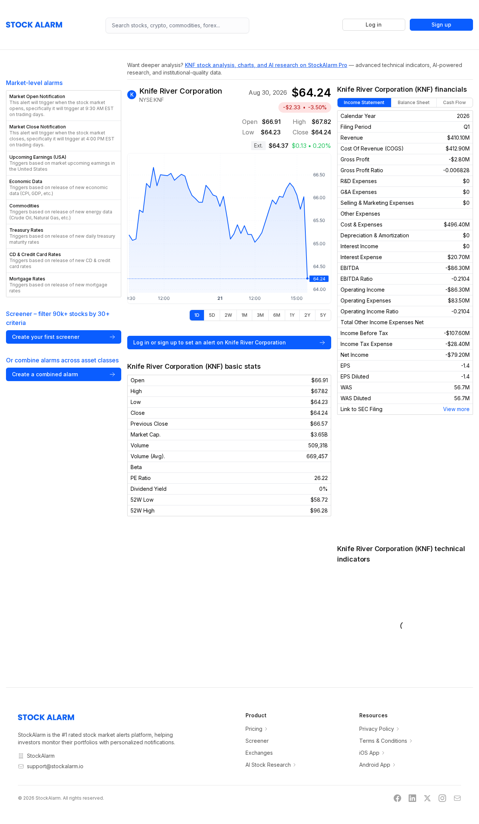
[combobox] (177, 25)
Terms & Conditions (383, 741)
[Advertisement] (405, 479)
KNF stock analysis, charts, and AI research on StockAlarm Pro (266, 65)
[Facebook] (397, 798)
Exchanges (259, 752)
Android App (374, 764)
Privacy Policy (376, 729)
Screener (257, 741)
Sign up (441, 24)
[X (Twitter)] (427, 798)
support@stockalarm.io (55, 766)
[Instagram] (442, 798)
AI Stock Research (268, 764)
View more (456, 409)
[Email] (457, 798)
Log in (374, 24)
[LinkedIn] (412, 798)
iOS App (369, 752)
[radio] (197, 315)
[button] (63, 106)
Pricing (253, 729)
